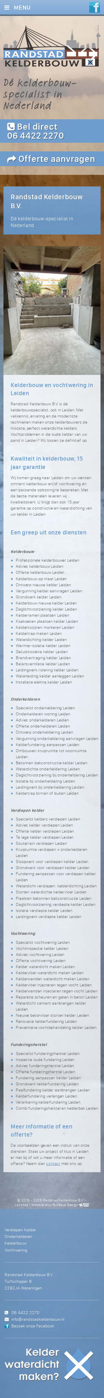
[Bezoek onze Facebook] (94, 8)
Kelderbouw (16, 1243)
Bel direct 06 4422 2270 (35, 131)
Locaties (21, 1205)
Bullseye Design (65, 1205)
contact (53, 1163)
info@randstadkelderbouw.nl (38, 1319)
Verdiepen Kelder (20, 1229)
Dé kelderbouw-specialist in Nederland (40, 94)
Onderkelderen (18, 1236)
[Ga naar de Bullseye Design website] (84, 1205)
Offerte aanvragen (55, 158)
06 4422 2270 (26, 1312)
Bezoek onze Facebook (33, 1326)
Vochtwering (16, 1250)
